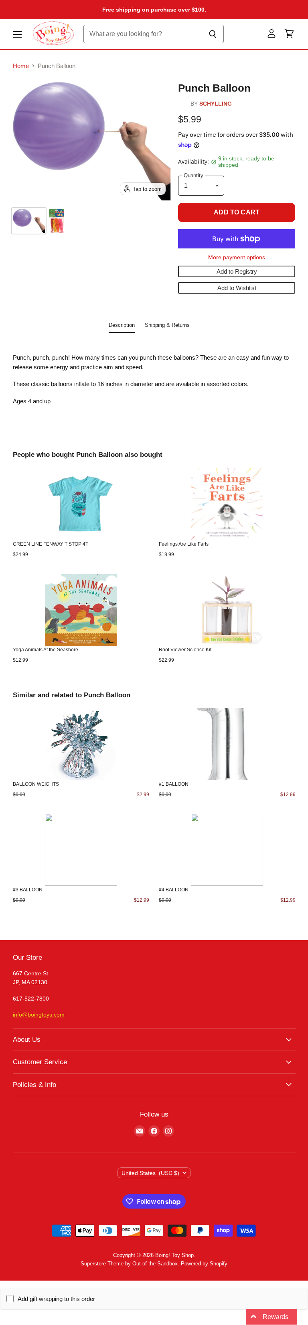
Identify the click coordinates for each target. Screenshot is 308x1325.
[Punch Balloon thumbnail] (29, 221)
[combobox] (143, 34)
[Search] (213, 34)
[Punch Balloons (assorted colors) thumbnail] (56, 221)
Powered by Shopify (204, 1264)
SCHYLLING (215, 104)
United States (151, 1173)
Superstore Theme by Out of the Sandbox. (130, 1264)
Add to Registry (237, 271)
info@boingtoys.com (39, 1014)
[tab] (122, 326)
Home (21, 65)
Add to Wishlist (236, 287)
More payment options (236, 257)
